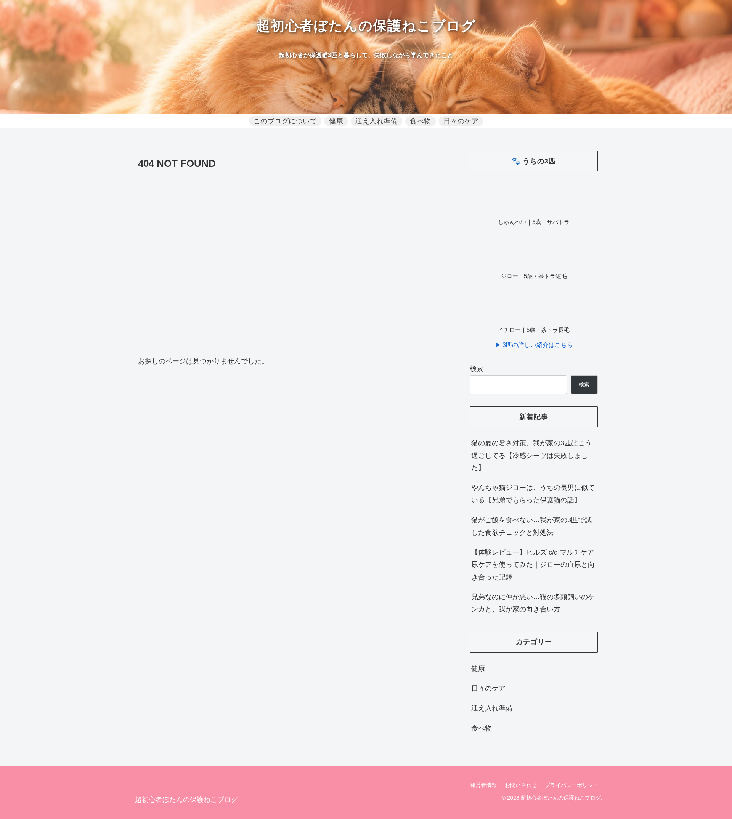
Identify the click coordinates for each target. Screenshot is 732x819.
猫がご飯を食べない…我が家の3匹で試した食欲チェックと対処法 (531, 526)
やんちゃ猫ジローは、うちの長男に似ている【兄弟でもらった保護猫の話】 (533, 494)
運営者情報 (483, 785)
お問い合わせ (521, 785)
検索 (476, 369)
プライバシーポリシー (571, 785)
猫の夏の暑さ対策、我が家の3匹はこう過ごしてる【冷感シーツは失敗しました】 (531, 455)
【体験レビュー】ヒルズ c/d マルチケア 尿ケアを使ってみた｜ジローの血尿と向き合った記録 (533, 565)
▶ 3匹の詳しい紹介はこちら (534, 344)
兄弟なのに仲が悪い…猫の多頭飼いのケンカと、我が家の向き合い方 (533, 603)
